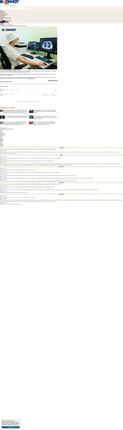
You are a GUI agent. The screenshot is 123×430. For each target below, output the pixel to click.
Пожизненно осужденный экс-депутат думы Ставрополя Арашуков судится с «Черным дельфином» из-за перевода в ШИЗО (23, 178)
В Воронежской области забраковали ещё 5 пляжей (56, 178)
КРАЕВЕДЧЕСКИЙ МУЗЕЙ (6, 20)
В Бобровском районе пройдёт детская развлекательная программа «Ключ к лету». (42, 149)
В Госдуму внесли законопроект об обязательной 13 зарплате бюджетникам (80, 178)
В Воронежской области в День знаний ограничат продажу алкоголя (64, 175)
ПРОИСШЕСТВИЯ (4, 14)
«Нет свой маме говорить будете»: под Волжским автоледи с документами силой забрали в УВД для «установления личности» (24, 189)
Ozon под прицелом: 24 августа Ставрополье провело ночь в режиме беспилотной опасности (18, 197)
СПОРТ (1, 19)
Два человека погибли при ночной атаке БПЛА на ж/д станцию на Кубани (14, 192)
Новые (1, 94)
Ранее (12, 94)
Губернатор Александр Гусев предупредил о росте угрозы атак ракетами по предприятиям (45, 172)
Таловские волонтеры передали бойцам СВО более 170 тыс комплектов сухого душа (59, 163)
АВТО (7, 21)
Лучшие (7, 94)
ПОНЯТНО (10, 427)
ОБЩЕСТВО (2, 12)
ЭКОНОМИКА (3, 15)
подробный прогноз (4, 129)
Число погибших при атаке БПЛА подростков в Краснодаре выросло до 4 (14, 172)
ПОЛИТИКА (2, 13)
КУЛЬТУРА (2, 16)
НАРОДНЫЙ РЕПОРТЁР (5, 18)
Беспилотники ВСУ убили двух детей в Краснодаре (11, 204)
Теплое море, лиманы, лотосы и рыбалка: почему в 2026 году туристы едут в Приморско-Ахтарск (18, 169)
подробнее (11, 129)
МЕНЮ (1, 10)
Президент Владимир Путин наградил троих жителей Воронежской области (48, 184)
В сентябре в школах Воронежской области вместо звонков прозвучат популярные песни (17, 184)
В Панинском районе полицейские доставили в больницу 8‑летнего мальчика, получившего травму (93, 163)
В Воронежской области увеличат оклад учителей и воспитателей (44, 201)
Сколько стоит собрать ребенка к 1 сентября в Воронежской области (14, 149)
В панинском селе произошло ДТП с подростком (89, 189)
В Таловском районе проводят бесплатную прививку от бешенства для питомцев (65, 189)
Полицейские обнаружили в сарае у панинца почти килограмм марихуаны (17, 201)
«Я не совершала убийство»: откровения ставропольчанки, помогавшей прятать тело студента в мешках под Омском (22, 163)
